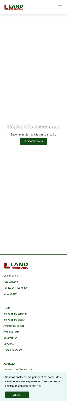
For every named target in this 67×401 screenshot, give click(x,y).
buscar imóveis (33, 141)
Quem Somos (10, 275)
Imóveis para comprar (15, 313)
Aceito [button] (17, 394)
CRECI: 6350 (10, 293)
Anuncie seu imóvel (13, 325)
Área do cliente (11, 331)
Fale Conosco (10, 281)
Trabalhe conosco (12, 350)
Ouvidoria (8, 344)
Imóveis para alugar (14, 319)
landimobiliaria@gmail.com (17, 369)
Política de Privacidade (15, 287)
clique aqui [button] (35, 385)
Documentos (10, 338)
